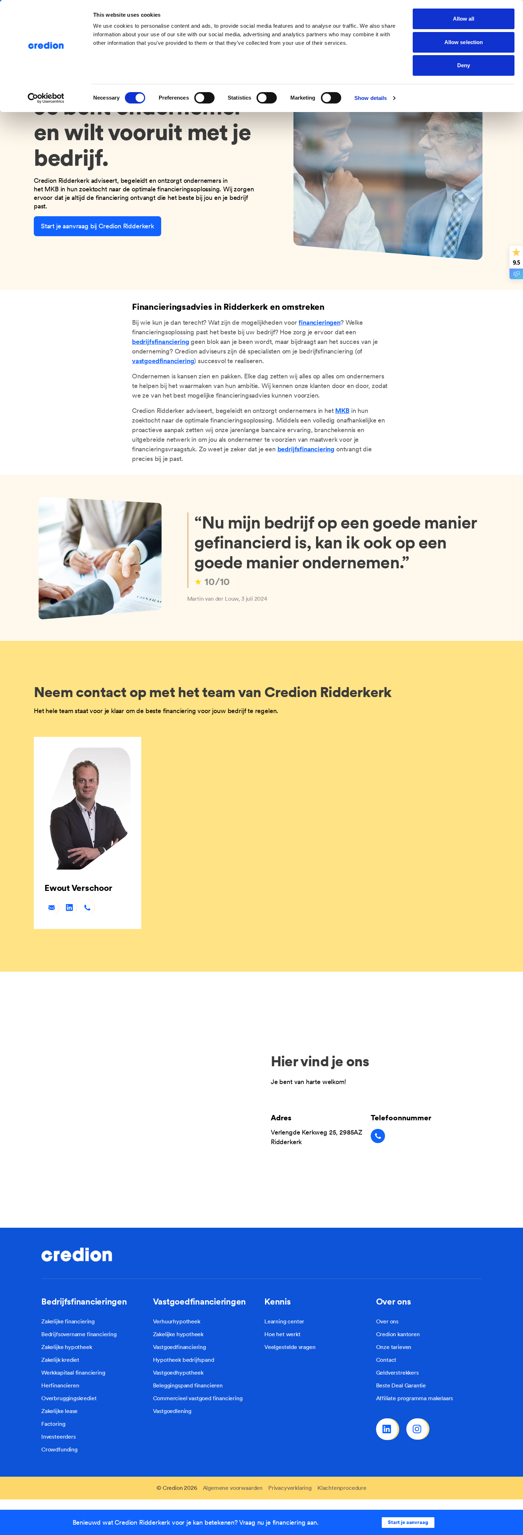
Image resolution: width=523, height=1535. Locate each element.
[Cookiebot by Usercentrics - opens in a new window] (46, 98)
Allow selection (463, 42)
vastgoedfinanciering (163, 361)
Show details (370, 98)
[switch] (204, 97)
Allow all (464, 19)
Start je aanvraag (408, 1522)
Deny (463, 65)
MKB (342, 410)
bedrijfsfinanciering (160, 341)
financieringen (319, 322)
